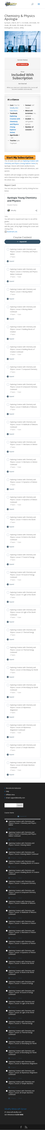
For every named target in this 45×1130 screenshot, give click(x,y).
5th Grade (20, 25)
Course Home (9, 813)
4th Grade (12, 25)
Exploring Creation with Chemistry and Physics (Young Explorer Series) (15, 124)
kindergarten (8, 28)
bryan (8, 23)
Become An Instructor (13, 788)
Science (16, 28)
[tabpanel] (22, 163)
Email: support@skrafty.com (15, 798)
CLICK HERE (19, 1115)
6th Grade (27, 25)
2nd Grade (32, 23)
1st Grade (25, 23)
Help (7, 791)
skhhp (22, 28)
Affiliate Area (10, 795)
